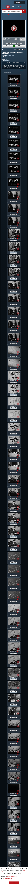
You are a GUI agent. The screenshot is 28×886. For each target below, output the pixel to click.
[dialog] (14, 876)
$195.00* (15, 38)
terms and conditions (12, 876)
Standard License (6, 38)
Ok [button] (14, 883)
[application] (14, 28)
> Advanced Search (19, 14)
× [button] (26, 868)
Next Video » (18, 43)
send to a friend (20, 49)
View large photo (13, 83)
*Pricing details (22, 39)
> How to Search (10, 14)
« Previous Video (10, 43)
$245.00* (15, 39)
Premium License (6, 39)
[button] (14, 28)
